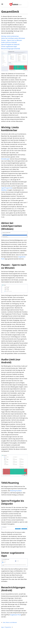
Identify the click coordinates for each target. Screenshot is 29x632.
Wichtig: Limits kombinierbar (10, 36)
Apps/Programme (6, 188)
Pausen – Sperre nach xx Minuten (11, 40)
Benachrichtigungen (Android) (10, 48)
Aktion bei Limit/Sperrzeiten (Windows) (13, 38)
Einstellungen (5, 159)
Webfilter (4, 190)
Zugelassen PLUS (15, 615)
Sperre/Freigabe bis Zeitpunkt (10, 44)
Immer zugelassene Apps (9, 46)
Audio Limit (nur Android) (9, 42)
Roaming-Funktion (16, 491)
